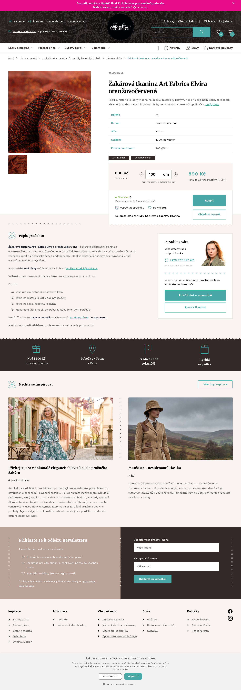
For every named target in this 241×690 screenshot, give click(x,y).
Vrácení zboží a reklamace (119, 625)
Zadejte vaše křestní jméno (151, 539)
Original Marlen (22, 641)
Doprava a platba (113, 619)
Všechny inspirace (215, 384)
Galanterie (19, 636)
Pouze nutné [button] (110, 676)
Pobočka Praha (201, 625)
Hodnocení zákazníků (160, 625)
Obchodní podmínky (115, 630)
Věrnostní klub (187, 21)
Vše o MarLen (55, 21)
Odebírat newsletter (152, 578)
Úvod (11, 58)
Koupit (209, 200)
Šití (132, 475)
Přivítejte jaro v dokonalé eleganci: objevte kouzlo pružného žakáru (57, 470)
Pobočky (169, 21)
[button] (123, 197)
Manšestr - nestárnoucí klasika (154, 468)
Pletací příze (21, 625)
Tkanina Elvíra (114, 58)
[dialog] (120, 671)
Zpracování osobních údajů (119, 636)
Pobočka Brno (200, 630)
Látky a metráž (28, 58)
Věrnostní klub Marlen (72, 625)
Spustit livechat (195, 307)
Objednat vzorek (209, 214)
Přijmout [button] (133, 676)
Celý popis (212, 104)
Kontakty (152, 630)
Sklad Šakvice (200, 619)
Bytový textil (20, 619)
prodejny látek (79, 317)
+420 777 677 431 (182, 260)
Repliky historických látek (86, 58)
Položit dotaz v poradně (195, 295)
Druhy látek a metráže (54, 58)
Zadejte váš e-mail (146, 558)
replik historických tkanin (82, 268)
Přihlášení (209, 21)
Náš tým (152, 619)
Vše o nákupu (76, 21)
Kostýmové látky (20, 480)
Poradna (63, 619)
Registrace (226, 21)
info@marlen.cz (138, 7)
